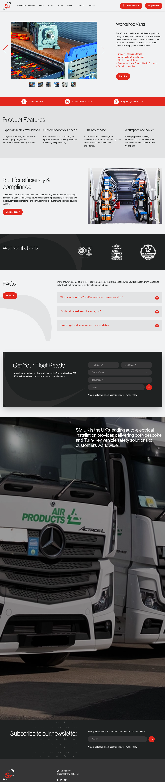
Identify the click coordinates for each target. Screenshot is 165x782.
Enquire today (13, 212)
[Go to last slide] (5, 50)
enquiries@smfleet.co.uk (68, 774)
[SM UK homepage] (7, 6)
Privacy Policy (131, 395)
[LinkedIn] (61, 780)
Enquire (123, 76)
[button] (32, 84)
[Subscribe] (149, 387)
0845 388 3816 (64, 771)
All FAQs (10, 295)
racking (47, 201)
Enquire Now (153, 6)
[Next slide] (103, 50)
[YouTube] (65, 780)
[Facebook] (57, 780)
